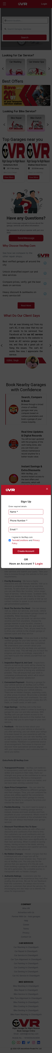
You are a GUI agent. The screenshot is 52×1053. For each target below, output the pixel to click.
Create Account (26, 551)
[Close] (47, 489)
